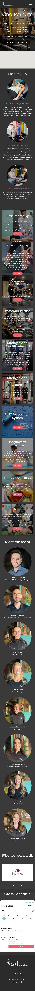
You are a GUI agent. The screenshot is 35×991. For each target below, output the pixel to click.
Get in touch (17, 982)
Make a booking (17, 36)
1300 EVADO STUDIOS (17, 980)
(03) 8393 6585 (17, 21)
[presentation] (13, 885)
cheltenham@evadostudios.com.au (17, 23)
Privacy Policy (17, 973)
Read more (17, 234)
